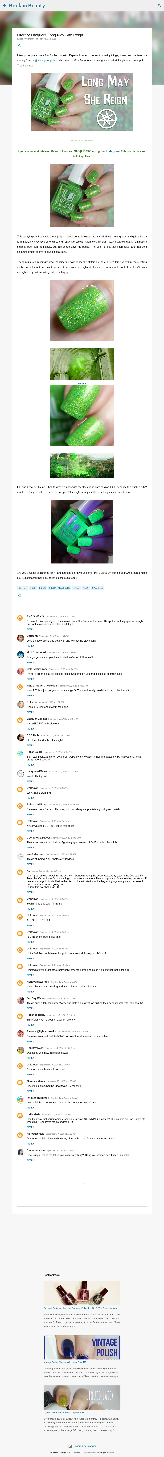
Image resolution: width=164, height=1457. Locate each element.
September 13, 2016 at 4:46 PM (61, 1015)
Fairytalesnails (35, 1133)
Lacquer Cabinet (37, 718)
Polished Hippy (36, 1015)
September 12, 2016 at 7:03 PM (63, 771)
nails (76, 588)
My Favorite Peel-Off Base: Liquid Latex (64, 1412)
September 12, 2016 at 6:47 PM (58, 752)
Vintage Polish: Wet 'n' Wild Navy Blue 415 (65, 1362)
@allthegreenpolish (46, 60)
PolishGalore (34, 752)
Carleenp (32, 636)
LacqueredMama (37, 771)
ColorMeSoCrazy (37, 669)
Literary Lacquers (59, 588)
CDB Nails (33, 735)
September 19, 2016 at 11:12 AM (61, 1134)
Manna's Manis (36, 1081)
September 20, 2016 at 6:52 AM (60, 1150)
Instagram (113, 151)
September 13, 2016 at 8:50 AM (54, 915)
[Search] (49, 5)
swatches (97, 588)
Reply (30, 629)
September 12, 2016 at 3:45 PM (63, 669)
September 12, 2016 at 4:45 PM (73, 686)
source (82, 383)
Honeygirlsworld (37, 981)
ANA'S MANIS (35, 616)
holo (33, 588)
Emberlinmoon (36, 1150)
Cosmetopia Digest (38, 837)
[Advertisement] (82, 1241)
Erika (30, 702)
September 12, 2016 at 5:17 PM (63, 719)
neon (86, 588)
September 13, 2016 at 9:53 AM (54, 949)
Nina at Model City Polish (42, 685)
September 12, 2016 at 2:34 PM (54, 636)
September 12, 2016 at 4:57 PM (49, 702)
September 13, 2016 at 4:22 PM (61, 998)
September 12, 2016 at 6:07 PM (55, 735)
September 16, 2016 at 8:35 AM (63, 1098)
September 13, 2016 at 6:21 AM (46, 871)
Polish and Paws (37, 804)
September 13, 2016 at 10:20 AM (55, 965)
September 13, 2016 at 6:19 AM (61, 854)
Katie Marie (33, 1114)
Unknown (32, 788)
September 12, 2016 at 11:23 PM (63, 804)
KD (29, 870)
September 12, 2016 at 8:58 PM (54, 788)
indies (42, 588)
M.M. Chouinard (36, 652)
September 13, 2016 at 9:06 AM (54, 932)
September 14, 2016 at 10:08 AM (72, 1031)
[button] (19, 45)
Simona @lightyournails (41, 1031)
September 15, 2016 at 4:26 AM (61, 1081)
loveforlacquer (36, 854)
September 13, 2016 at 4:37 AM (66, 838)
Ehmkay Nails (35, 1048)
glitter (22, 588)
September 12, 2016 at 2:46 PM (62, 652)
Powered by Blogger (84, 1446)
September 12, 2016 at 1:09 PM (60, 616)
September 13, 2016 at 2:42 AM (54, 821)
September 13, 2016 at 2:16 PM (63, 982)
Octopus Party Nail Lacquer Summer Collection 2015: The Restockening (80, 1308)
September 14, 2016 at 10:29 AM (60, 1048)
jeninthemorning (37, 1097)
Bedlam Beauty (27, 5)
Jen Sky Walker (36, 998)
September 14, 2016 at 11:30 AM (55, 1065)
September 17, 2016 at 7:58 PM (56, 1114)
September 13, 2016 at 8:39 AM (54, 899)
